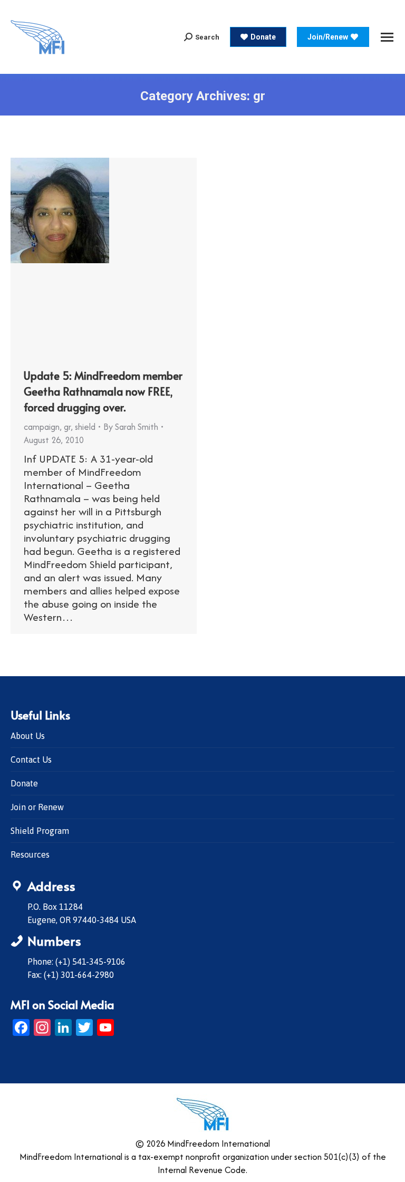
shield (85, 426)
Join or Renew (37, 807)
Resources (30, 854)
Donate (24, 783)
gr (67, 426)
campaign (42, 426)
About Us (28, 736)
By (130, 426)
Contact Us (31, 759)
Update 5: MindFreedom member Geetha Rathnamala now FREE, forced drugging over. (103, 391)
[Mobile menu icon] (387, 37)
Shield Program (40, 830)
